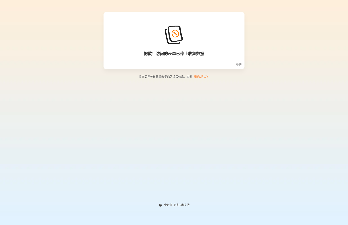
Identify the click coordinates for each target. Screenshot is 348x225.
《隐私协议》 (200, 77)
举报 (239, 65)
